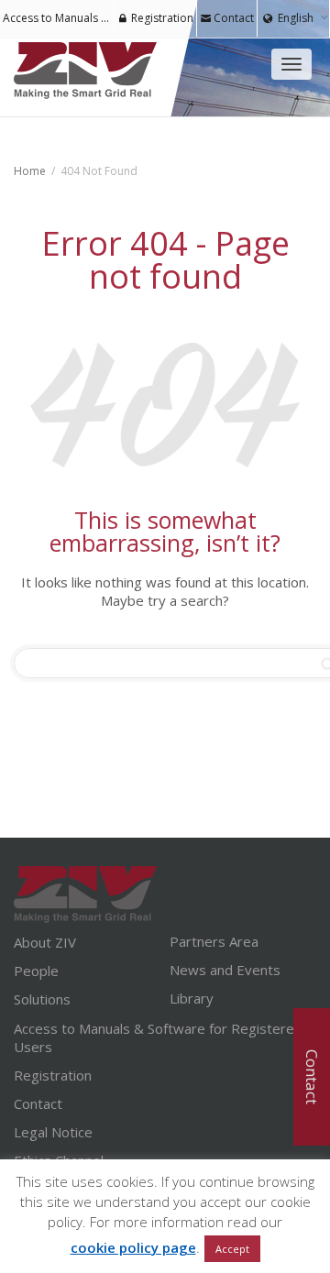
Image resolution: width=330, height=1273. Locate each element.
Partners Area (214, 941)
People (36, 970)
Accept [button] (232, 1249)
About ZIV (45, 942)
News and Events (225, 969)
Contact (232, 18)
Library (192, 998)
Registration (160, 18)
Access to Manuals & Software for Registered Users (158, 1037)
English (295, 18)
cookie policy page (133, 1247)
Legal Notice (53, 1132)
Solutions (42, 999)
